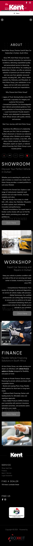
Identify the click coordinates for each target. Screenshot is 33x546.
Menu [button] (17, 13)
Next (30, 19)
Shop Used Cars (7, 468)
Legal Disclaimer (7, 475)
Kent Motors (16, 7)
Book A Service (6, 473)
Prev (2, 19)
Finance (4, 471)
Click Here (11, 222)
